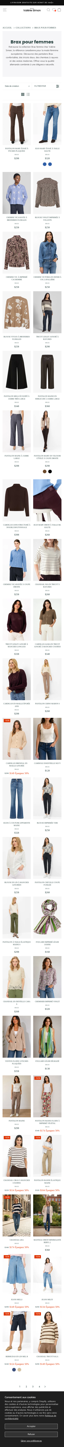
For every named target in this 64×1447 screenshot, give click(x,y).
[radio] (22, 95)
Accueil (7, 28)
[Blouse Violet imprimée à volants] (47, 193)
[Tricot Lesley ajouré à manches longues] (17, 620)
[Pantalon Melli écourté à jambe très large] (17, 372)
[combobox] (17, 86)
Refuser (31, 1434)
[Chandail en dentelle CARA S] (17, 977)
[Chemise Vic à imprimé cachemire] (17, 253)
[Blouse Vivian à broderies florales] (17, 312)
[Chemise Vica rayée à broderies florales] (17, 193)
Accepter (31, 1426)
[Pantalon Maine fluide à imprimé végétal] (47, 1096)
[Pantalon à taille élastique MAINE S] (17, 918)
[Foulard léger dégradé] (47, 1037)
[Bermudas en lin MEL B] (17, 1332)
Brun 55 (45, 471)
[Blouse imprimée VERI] (47, 798)
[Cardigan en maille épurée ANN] (17, 679)
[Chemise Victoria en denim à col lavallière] (47, 253)
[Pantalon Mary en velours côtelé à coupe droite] (47, 431)
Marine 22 (14, 1370)
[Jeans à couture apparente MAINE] (17, 798)
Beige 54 (19, 1370)
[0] (54, 10)
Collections (23, 28)
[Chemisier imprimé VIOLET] (47, 977)
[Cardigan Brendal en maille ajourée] (17, 739)
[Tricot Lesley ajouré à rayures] (47, 312)
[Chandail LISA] (17, 1215)
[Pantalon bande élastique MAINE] (47, 1156)
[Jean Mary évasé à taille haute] (47, 124)
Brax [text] (17, 154)
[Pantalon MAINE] (17, 1096)
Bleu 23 (45, 164)
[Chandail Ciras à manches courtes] (17, 1156)
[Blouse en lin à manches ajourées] (17, 858)
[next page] (45, 1387)
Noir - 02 (50, 471)
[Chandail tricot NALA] (47, 1332)
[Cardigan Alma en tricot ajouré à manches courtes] (47, 620)
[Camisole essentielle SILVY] (47, 739)
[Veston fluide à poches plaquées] (17, 1037)
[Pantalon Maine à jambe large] (17, 431)
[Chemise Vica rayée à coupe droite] (17, 560)
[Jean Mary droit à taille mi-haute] (47, 500)
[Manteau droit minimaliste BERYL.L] (47, 1215)
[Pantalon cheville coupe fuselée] (47, 858)
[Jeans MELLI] (17, 1275)
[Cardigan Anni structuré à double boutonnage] (17, 500)
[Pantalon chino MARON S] (47, 679)
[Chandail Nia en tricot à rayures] (47, 560)
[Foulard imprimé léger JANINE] (47, 918)
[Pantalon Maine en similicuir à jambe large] (47, 372)
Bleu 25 (50, 164)
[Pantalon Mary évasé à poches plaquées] (17, 124)
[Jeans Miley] (47, 1275)
